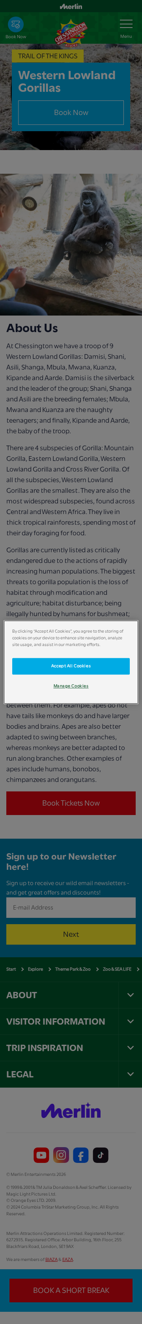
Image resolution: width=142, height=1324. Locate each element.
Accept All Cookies (71, 665)
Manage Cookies (71, 686)
